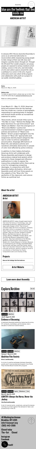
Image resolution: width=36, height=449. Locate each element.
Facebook (5, 439)
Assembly (18, 5)
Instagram (5, 436)
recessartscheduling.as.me (23, 96)
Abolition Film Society (10, 356)
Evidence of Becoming (10, 319)
